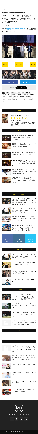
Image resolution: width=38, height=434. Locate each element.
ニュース (19, 12)
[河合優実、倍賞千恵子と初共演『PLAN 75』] (6, 282)
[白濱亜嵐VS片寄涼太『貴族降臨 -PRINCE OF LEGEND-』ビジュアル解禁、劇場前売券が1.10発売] (6, 180)
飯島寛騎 (30, 99)
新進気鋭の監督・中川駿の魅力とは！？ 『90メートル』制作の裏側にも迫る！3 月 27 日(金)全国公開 (23, 218)
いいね (7, 235)
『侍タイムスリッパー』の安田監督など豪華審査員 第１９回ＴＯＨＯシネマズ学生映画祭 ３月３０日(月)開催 (24, 210)
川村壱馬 (32, 94)
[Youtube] (26, 419)
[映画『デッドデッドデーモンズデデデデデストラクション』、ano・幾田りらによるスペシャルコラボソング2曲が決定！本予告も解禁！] (6, 348)
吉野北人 (14, 94)
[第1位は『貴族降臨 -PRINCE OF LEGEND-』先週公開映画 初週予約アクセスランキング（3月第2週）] (6, 138)
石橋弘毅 (28, 97)
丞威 (23, 92)
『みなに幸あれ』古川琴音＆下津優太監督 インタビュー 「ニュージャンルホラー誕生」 (24, 314)
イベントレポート (12, 12)
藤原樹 (9, 99)
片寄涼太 (16, 97)
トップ (3, 10)
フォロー (19, 235)
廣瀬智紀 (4, 97)
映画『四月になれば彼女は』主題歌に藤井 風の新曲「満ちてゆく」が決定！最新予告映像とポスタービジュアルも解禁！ (24, 357)
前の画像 (5, 64)
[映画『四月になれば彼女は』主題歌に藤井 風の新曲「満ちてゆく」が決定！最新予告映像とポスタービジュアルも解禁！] (6, 358)
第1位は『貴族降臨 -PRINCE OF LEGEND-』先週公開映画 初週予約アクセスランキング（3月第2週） (23, 137)
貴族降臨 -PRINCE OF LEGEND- (15, 29)
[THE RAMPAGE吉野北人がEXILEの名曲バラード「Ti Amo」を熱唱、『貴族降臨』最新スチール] (6, 163)
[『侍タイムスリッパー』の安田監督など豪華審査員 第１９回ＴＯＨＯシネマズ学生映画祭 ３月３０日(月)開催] (6, 210)
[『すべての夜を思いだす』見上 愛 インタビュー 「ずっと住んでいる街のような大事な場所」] (6, 306)
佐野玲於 (28, 92)
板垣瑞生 (10, 97)
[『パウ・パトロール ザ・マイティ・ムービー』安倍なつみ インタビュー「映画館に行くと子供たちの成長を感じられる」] (6, 323)
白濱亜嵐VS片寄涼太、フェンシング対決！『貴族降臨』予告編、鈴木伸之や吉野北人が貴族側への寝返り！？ (23, 171)
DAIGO (8, 92)
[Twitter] (21, 419)
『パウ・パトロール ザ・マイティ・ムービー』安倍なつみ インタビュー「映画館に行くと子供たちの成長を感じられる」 (24, 322)
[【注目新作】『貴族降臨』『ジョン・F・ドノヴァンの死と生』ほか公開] (6, 146)
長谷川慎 (15, 99)
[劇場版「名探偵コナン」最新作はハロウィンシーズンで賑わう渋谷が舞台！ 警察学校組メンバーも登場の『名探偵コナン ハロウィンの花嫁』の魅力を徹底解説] (6, 227)
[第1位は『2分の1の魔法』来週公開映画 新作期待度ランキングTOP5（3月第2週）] (6, 155)
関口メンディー (22, 99)
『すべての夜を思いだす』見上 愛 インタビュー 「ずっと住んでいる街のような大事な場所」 (24, 305)
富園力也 (26, 94)
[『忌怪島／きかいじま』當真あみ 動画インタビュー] (6, 375)
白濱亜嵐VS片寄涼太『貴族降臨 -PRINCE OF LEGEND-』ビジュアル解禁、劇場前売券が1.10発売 (23, 180)
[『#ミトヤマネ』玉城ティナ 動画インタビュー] (6, 366)
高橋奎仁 (4, 101)
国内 (23, 12)
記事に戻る (19, 64)
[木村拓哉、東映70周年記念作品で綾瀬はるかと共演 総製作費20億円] (6, 273)
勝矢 (9, 94)
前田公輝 (4, 94)
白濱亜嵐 (22, 97)
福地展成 (4, 99)
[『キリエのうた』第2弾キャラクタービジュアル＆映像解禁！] (6, 383)
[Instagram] (16, 419)
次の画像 (33, 64)
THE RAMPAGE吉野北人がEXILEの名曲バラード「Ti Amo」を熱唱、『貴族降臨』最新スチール (23, 163)
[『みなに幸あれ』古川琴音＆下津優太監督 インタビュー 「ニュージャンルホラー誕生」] (6, 314)
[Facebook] (12, 419)
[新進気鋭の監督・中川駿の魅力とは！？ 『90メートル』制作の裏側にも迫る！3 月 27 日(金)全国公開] (6, 219)
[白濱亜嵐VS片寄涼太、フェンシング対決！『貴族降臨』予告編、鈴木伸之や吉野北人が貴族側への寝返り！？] (6, 172)
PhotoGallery (10, 10)
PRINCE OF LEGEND (15, 92)
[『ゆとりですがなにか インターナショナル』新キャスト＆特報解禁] (6, 392)
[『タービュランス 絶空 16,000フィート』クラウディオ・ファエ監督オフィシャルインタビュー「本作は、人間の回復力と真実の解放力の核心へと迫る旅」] (6, 201)
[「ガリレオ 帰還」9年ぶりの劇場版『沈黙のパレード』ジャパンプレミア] (6, 265)
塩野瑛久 (20, 94)
